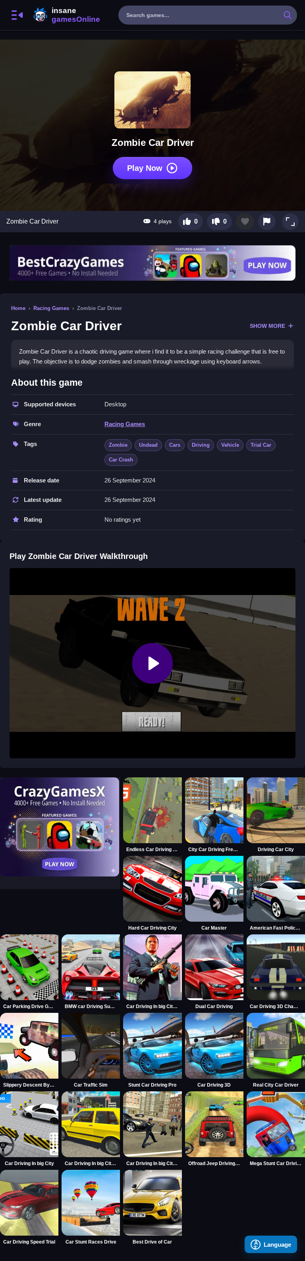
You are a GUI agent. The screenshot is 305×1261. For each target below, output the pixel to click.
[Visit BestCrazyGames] (152, 263)
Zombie (118, 445)
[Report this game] (267, 221)
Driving (201, 445)
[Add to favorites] (245, 221)
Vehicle (230, 445)
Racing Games (51, 308)
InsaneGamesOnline (65, 15)
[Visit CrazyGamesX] (60, 826)
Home (18, 308)
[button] (290, 221)
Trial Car (261, 445)
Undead (148, 445)
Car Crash (121, 460)
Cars (174, 445)
